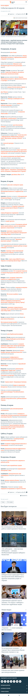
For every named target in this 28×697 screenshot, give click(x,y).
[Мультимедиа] (9, 695)
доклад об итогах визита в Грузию (16, 87)
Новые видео (6, 610)
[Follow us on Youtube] (2, 681)
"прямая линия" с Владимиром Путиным (15, 382)
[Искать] (19, 695)
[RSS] (20, 681)
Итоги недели (5, 5)
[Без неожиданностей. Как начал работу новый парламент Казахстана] (14, 518)
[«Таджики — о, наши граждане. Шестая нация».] (14, 619)
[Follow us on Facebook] (8, 681)
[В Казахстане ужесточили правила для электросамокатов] (14, 662)
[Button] (11, 14)
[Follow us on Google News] (17, 681)
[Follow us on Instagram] (5, 681)
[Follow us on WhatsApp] (14, 681)
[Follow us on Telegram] (11, 681)
